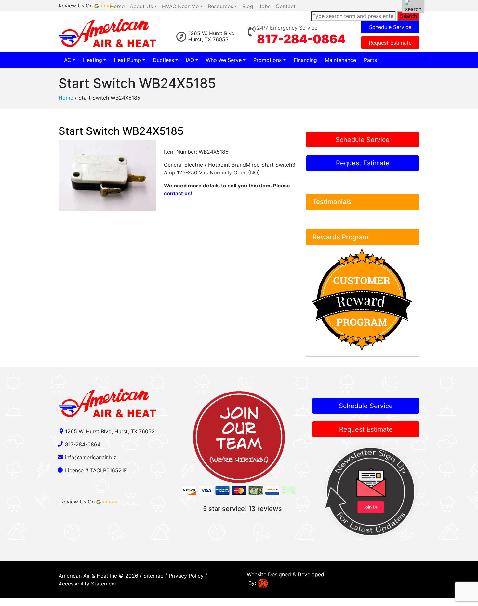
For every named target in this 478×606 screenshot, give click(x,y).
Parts (370, 60)
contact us (177, 193)
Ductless (163, 60)
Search (408, 16)
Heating (92, 60)
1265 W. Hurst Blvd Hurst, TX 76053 (211, 36)
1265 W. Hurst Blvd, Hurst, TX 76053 (110, 431)
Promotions (267, 60)
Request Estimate (390, 42)
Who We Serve (224, 60)
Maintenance (340, 60)
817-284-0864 (301, 39)
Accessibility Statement (87, 583)
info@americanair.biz (90, 457)
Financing (305, 60)
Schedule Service (390, 27)
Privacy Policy (186, 575)
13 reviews (265, 509)
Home (66, 97)
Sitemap (153, 575)
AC (67, 60)
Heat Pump (127, 60)
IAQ (190, 60)
